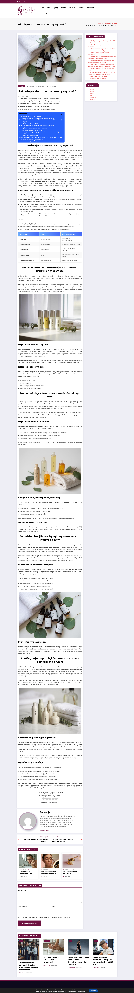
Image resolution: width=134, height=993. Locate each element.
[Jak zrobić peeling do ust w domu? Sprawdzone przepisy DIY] (72, 860)
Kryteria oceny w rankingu (30, 141)
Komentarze (22, 890)
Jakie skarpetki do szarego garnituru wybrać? (62, 840)
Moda (63, 7)
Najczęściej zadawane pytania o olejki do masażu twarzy (38, 118)
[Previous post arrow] (18, 839)
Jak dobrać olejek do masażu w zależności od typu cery (37, 125)
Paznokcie (46, 7)
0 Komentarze (53, 86)
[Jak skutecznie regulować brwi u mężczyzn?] (28, 860)
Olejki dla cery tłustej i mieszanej (32, 127)
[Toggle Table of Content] (61, 114)
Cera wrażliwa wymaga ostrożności (33, 130)
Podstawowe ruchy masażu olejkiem (33, 134)
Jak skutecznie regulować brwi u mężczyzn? (25, 872)
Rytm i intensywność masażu (31, 135)
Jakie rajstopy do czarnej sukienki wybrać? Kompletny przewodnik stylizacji (78, 960)
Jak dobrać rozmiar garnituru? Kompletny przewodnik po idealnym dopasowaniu (28, 966)
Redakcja (31, 86)
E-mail (53, 906)
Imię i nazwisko (22, 906)
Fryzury (55, 7)
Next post (55, 837)
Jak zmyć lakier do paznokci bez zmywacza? (51, 959)
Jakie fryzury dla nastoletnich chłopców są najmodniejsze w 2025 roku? (103, 960)
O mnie (44, 13)
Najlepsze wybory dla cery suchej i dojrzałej (35, 129)
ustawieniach (81, 991)
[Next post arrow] (81, 839)
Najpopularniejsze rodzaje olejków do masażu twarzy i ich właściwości (41, 120)
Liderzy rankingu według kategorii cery (33, 139)
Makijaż (72, 7)
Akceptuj (93, 990)
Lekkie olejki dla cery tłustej (30, 123)
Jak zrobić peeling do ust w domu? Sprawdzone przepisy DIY (70, 872)
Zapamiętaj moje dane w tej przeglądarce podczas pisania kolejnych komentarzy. (45, 917)
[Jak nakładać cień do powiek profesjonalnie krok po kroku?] (50, 860)
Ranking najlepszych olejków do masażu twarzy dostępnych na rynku (41, 137)
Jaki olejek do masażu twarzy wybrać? (31, 116)
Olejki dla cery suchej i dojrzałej (31, 122)
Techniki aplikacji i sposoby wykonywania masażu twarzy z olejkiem (40, 132)
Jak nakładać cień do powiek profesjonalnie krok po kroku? (48, 872)
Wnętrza (90, 7)
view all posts (44, 830)
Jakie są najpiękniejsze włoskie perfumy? (36, 840)
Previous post (44, 837)
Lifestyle (81, 7)
